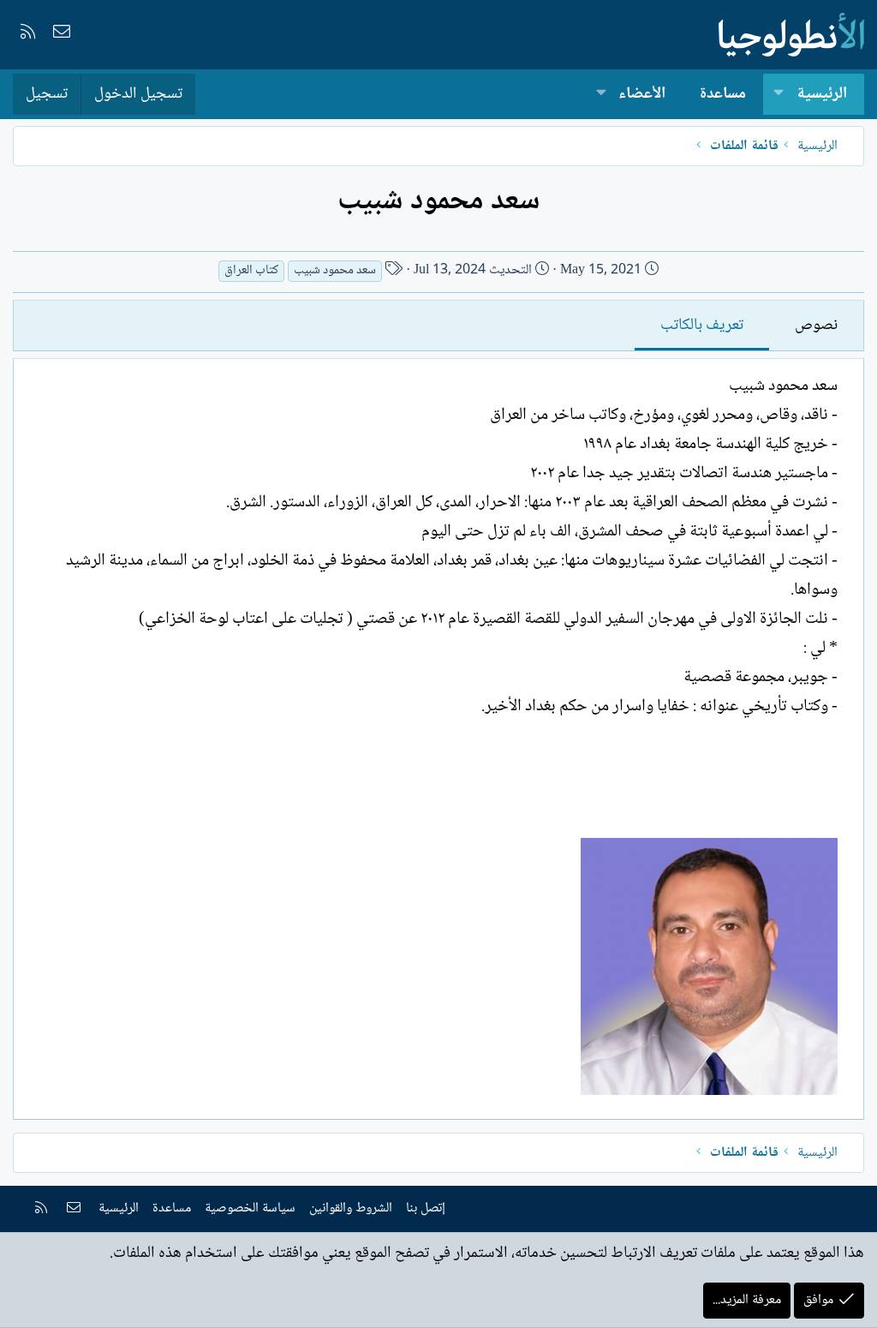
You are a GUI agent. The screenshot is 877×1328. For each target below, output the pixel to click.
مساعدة (723, 94)
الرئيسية (821, 94)
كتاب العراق (251, 271)
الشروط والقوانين (350, 1208)
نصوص (816, 325)
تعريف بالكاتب (701, 325)
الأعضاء (641, 94)
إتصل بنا (425, 1208)
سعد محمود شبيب (335, 271)
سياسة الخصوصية (250, 1208)
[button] (778, 95)
